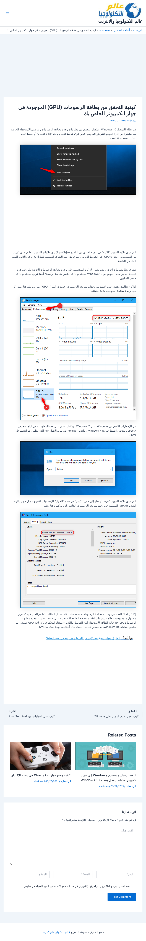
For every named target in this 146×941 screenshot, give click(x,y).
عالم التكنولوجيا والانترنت (120, 21)
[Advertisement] (73, 71)
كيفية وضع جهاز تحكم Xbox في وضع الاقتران (41, 775)
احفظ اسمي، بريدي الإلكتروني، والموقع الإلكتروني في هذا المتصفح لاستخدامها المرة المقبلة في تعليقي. (77, 886)
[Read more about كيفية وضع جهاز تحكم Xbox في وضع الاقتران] (40, 756)
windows (104, 786)
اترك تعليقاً (131, 786)
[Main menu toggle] (7, 13)
